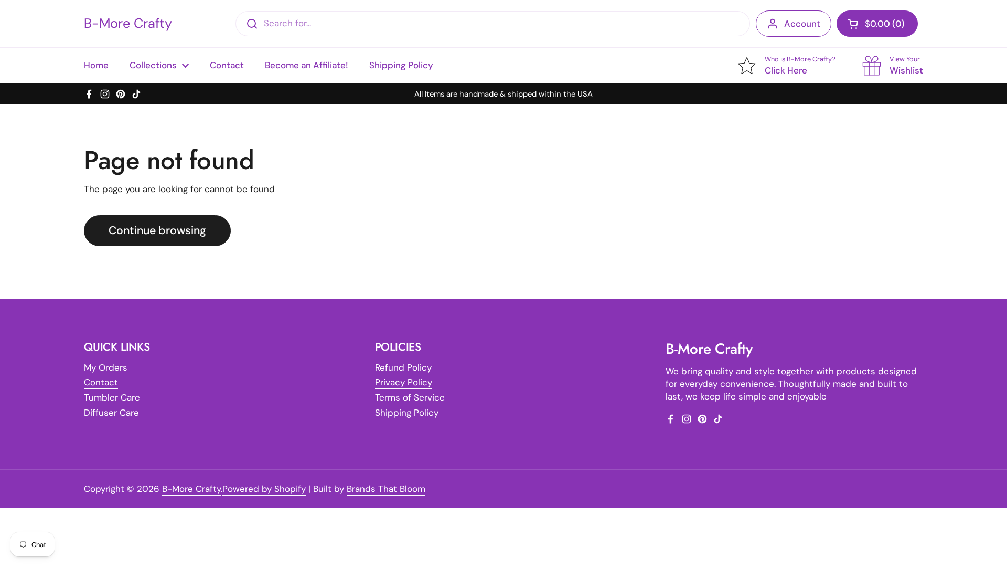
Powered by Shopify (264, 489)
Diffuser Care (111, 412)
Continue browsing (157, 230)
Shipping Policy (406, 412)
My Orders (105, 367)
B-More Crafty (128, 23)
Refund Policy (403, 367)
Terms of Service (410, 397)
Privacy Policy (403, 382)
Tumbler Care (112, 397)
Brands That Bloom (386, 489)
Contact (101, 382)
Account (802, 23)
